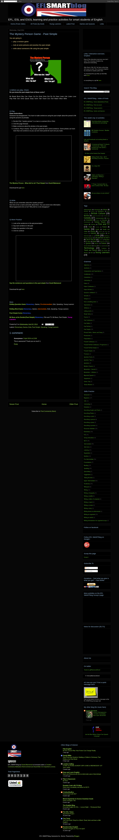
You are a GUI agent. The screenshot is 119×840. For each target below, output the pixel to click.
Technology (89, 248)
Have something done (90, 302)
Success (106, 245)
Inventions (102, 233)
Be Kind (65, 780)
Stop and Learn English (71, 772)
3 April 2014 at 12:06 (30, 338)
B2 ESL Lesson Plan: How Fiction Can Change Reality (79, 750)
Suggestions (87, 474)
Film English (67, 749)
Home (44, 404)
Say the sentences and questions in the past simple (27, 283)
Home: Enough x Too (69, 800)
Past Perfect (87, 326)
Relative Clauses (88, 366)
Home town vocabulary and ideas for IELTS (76, 787)
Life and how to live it (102, 238)
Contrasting (87, 280)
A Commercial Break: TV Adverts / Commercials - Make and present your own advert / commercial (101, 146)
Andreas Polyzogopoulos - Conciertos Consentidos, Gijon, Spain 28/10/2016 (100, 713)
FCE (85, 435)
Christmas (105, 215)
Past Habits (87, 323)
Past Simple (36, 327)
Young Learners (55, 24)
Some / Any (87, 381)
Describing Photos (89, 413)
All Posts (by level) (37, 24)
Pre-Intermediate (88, 459)
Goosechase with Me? (70, 794)
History (92, 231)
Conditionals (87, 274)
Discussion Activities (89, 428)
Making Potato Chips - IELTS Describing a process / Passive (100, 157)
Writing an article (88, 517)
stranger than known (91, 711)
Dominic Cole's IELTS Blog (72, 785)
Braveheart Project (68, 813)
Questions (86, 363)
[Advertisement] (44, 386)
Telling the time (88, 477)
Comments (89, 571)
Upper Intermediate (89, 481)
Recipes (97, 243)
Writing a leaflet (88, 496)
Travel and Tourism (90, 250)
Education (104, 220)
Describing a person (89, 419)
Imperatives (87, 305)
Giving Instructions (89, 438)
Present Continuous (89, 341)
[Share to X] (50, 324)
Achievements (88, 209)
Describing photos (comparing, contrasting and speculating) (100, 122)
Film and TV (104, 224)
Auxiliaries (87, 268)
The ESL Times (68, 812)
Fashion (86, 224)
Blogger (76, 836)
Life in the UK (91, 240)
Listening (86, 450)
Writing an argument (89, 514)
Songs (95, 245)
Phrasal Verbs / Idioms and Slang (93, 332)
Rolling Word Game (16, 309)
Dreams (97, 220)
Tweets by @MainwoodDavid (92, 670)
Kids (29, 327)
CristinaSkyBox (68, 792)
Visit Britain (104, 250)
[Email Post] (42, 324)
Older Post (73, 404)
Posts (87, 568)
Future (104, 227)
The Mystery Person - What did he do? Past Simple (27, 183)
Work (92, 252)
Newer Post (14, 404)
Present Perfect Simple (90, 348)
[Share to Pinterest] (53, 324)
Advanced (86, 395)
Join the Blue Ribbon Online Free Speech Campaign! (96, 735)
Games (25, 327)
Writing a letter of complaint (91, 499)
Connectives (87, 277)
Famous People (100, 222)
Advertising (97, 209)
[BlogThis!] (48, 324)
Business (87, 216)
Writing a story (88, 508)
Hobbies (100, 231)
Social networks (88, 245)
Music (94, 241)
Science (103, 243)
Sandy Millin (67, 755)
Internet (93, 233)
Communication (100, 218)
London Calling (68, 764)
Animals (86, 211)
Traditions (103, 248)
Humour (86, 233)
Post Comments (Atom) (48, 411)
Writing (86, 490)
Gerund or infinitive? (89, 292)
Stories (100, 245)
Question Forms (88, 357)
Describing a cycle (89, 416)
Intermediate (87, 444)
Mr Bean (88, 241)
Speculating (87, 471)
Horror (106, 231)
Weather (86, 252)
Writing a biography (89, 493)
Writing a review (88, 505)
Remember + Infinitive (90, 372)
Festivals (93, 224)
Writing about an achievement (92, 511)
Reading (86, 465)
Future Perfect (88, 289)
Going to (86, 298)
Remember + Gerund (89, 369)
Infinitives (86, 308)
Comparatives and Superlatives (92, 271)
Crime (108, 218)
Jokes (92, 235)
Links (102, 24)
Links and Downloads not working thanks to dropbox (96, 140)
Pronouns (86, 354)
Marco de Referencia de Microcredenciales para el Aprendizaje (82, 774)
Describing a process (89, 425)
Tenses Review (88, 384)
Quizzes (88, 243)
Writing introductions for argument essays (95, 520)
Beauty (93, 211)
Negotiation (102, 241)
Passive (86, 317)
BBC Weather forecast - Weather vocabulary (100, 131)
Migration (107, 239)
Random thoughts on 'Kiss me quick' (74, 828)
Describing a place (89, 422)
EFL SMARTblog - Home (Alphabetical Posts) (96, 102)
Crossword (89, 220)
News (108, 241)
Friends (97, 227)
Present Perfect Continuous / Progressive (95, 344)
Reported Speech (89, 375)
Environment (87, 222)
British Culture (98, 213)
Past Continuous (88, 320)
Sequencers (87, 378)
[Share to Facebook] (51, 324)
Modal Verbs (87, 314)
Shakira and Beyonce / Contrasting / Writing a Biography (98, 176)
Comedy (87, 217)
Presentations (87, 462)
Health (97, 229)
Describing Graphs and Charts (92, 410)
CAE (85, 401)
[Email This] (46, 324)
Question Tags (88, 360)
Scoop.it (86, 557)
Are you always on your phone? (100, 193)
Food (90, 227)
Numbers (86, 456)
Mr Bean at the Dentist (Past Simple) (95, 153)
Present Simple (88, 351)
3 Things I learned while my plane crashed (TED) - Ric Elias (100, 184)
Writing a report (88, 502)
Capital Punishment (96, 215)
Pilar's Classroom (69, 779)
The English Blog (69, 805)
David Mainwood (54, 183)
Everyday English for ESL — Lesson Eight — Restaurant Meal (82, 807)
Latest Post (70, 24)
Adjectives (87, 265)
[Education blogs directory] (15, 787)
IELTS (85, 441)
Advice (105, 210)
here (22, 188)
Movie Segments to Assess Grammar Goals (78, 799)
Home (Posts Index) (18, 24)
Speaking (44, 327)
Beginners (86, 398)
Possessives (87, 335)
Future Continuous (89, 286)
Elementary (18, 327)
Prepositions (87, 338)
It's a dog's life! (96, 166)
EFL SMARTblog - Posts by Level (93, 105)
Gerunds (86, 295)
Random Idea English (70, 827)
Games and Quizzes (87, 24)
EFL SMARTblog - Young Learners (93, 108)
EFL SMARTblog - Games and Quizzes (94, 111)
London (100, 239)
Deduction (86, 407)
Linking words (87, 311)
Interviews (87, 447)
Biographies (101, 211)
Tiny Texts (66, 818)
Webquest (86, 487)
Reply (16, 344)
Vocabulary (87, 484)
